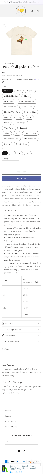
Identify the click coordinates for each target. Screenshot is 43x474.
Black (26, 96)
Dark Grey (8, 101)
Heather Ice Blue (11, 139)
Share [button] (7, 349)
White (6, 133)
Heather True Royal (12, 112)
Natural (7, 91)
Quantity (5, 158)
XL (28, 153)
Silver (6, 123)
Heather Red (27, 107)
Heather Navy (10, 107)
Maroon (7, 117)
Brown (7, 144)
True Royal (9, 128)
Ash (17, 133)
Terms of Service (11, 427)
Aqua (19, 91)
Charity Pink (21, 144)
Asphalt (30, 91)
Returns (8, 411)
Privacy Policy (10, 421)
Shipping (8, 416)
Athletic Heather (11, 96)
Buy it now (21, 178)
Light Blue (31, 112)
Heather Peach (30, 133)
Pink (29, 117)
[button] (4, 10)
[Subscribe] (35, 442)
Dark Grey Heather (27, 101)
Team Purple (20, 123)
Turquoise (24, 128)
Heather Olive (30, 139)
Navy (19, 117)
